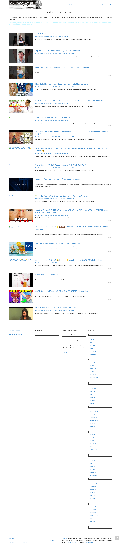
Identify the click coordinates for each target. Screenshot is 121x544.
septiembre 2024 (94, 386)
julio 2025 (92, 357)
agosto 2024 (93, 388)
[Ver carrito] (110, 5)
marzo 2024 (93, 403)
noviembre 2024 (94, 380)
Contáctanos (89, 542)
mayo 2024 (92, 397)
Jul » (66, 352)
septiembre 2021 (94, 489)
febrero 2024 (93, 406)
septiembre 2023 (94, 420)
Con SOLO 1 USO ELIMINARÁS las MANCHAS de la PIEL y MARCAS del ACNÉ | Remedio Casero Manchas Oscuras (72, 211)
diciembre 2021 (93, 481)
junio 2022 (92, 463)
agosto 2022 (93, 458)
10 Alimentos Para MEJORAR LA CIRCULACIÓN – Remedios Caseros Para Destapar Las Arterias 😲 (71, 149)
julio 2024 (92, 391)
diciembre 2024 (94, 377)
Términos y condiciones (72, 542)
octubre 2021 (93, 486)
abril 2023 (92, 434)
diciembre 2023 (94, 411)
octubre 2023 (93, 417)
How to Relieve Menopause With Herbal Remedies (55, 307)
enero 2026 (93, 354)
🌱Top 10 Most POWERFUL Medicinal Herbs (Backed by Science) (61, 195)
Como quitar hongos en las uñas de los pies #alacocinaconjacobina (62, 67)
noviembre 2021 (94, 483)
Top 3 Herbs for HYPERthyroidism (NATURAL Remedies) (58, 50)
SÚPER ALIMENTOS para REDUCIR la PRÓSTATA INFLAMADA (61, 291)
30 (77, 350)
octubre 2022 (93, 452)
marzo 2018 (93, 527)
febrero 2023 (93, 440)
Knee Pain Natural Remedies (46, 274)
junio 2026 (92, 339)
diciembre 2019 (93, 512)
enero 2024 (93, 409)
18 (84, 345)
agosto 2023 (93, 423)
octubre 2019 (93, 518)
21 (70, 347)
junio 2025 (92, 360)
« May (63, 352)
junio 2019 (92, 521)
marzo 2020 (93, 504)
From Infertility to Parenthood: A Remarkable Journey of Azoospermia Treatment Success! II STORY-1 (71, 132)
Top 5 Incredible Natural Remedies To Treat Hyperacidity (57, 243)
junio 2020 (92, 495)
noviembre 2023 (94, 414)
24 (80, 347)
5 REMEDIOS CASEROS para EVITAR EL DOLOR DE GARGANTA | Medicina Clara (69, 100)
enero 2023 (93, 443)
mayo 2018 (92, 524)
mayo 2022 (92, 466)
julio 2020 (92, 492)
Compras (97, 5)
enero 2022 (93, 478)
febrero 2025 (93, 371)
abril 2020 (92, 501)
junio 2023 (92, 429)
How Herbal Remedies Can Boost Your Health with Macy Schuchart (62, 84)
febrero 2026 (93, 351)
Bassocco (104, 5)
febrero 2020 (93, 506)
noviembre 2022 (94, 449)
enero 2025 (93, 374)
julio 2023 (92, 426)
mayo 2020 (92, 498)
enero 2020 (93, 509)
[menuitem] (71, 5)
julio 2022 (92, 460)
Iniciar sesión (78, 5)
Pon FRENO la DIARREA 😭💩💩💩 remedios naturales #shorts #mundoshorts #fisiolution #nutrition (71, 227)
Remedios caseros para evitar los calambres (53, 117)
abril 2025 (92, 365)
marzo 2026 (93, 348)
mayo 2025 (92, 362)
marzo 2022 (93, 472)
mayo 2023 (92, 432)
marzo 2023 (93, 437)
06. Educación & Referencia (65, 53)
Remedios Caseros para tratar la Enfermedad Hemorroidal (58, 179)
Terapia (91, 5)
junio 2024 (92, 394)
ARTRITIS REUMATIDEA (45, 33)
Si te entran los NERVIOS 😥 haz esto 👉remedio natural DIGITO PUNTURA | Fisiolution (70, 260)
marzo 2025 (93, 368)
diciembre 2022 (94, 446)
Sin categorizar (62, 36)
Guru (85, 5)
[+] (21, 39)
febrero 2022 (93, 475)
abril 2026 (92, 345)
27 (66, 350)
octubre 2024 (93, 383)
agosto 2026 (93, 334)
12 (63, 345)
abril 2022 (92, 469)
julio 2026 (92, 337)
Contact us (24, 542)
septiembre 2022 (94, 455)
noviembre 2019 (94, 515)
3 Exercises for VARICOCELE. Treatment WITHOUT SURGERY (61, 165)
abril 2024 (92, 400)
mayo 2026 (92, 342)
